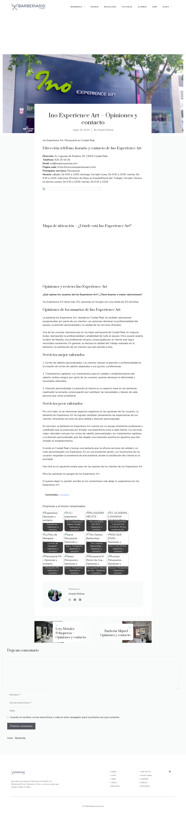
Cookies (144, 779)
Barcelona (110, 7)
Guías (166, 7)
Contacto (146, 772)
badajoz (115, 786)
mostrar (64, 495)
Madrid (95, 7)
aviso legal (146, 775)
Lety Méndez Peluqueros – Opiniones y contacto (71, 633)
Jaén (154, 7)
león (113, 779)
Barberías (76, 7)
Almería (142, 7)
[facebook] (170, 772)
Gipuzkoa (145, 786)
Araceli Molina (105, 129)
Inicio (10, 738)
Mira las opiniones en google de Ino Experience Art (71, 473)
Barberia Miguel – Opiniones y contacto (115, 633)
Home (113, 772)
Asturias (127, 7)
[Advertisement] (93, 34)
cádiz (114, 783)
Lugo (113, 775)
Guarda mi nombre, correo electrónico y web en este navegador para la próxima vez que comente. (65, 717)
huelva (144, 783)
